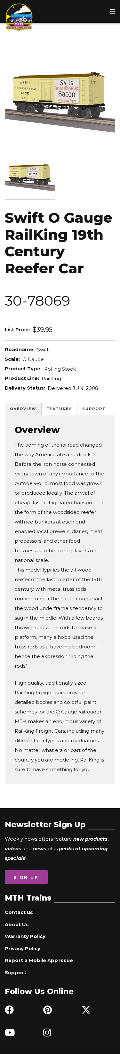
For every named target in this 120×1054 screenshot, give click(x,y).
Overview (23, 409)
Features (59, 409)
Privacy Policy (22, 948)
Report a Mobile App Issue (39, 960)
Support (94, 409)
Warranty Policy (25, 936)
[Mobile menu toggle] (113, 11)
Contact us (19, 912)
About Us (17, 924)
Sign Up (26, 877)
